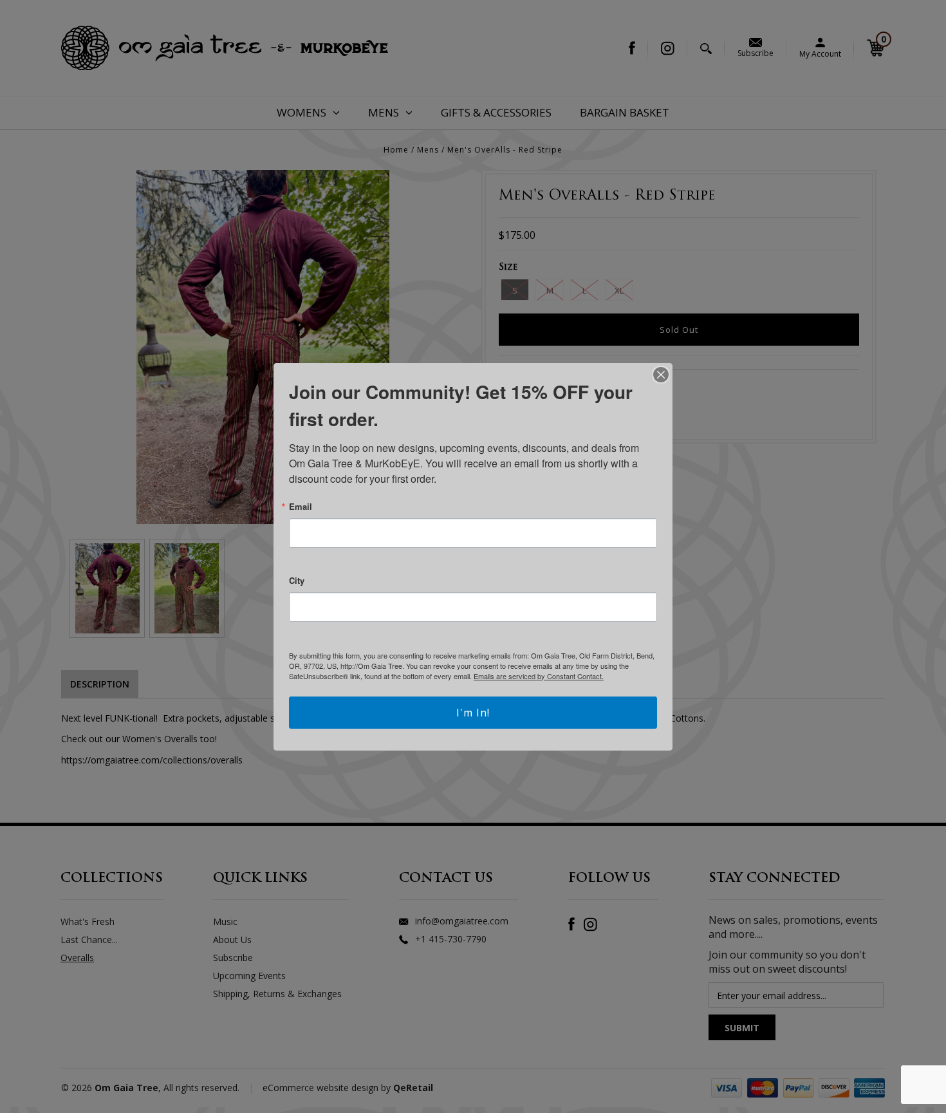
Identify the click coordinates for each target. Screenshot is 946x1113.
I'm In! (473, 713)
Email (300, 506)
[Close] (661, 374)
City (296, 580)
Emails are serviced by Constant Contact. (539, 676)
